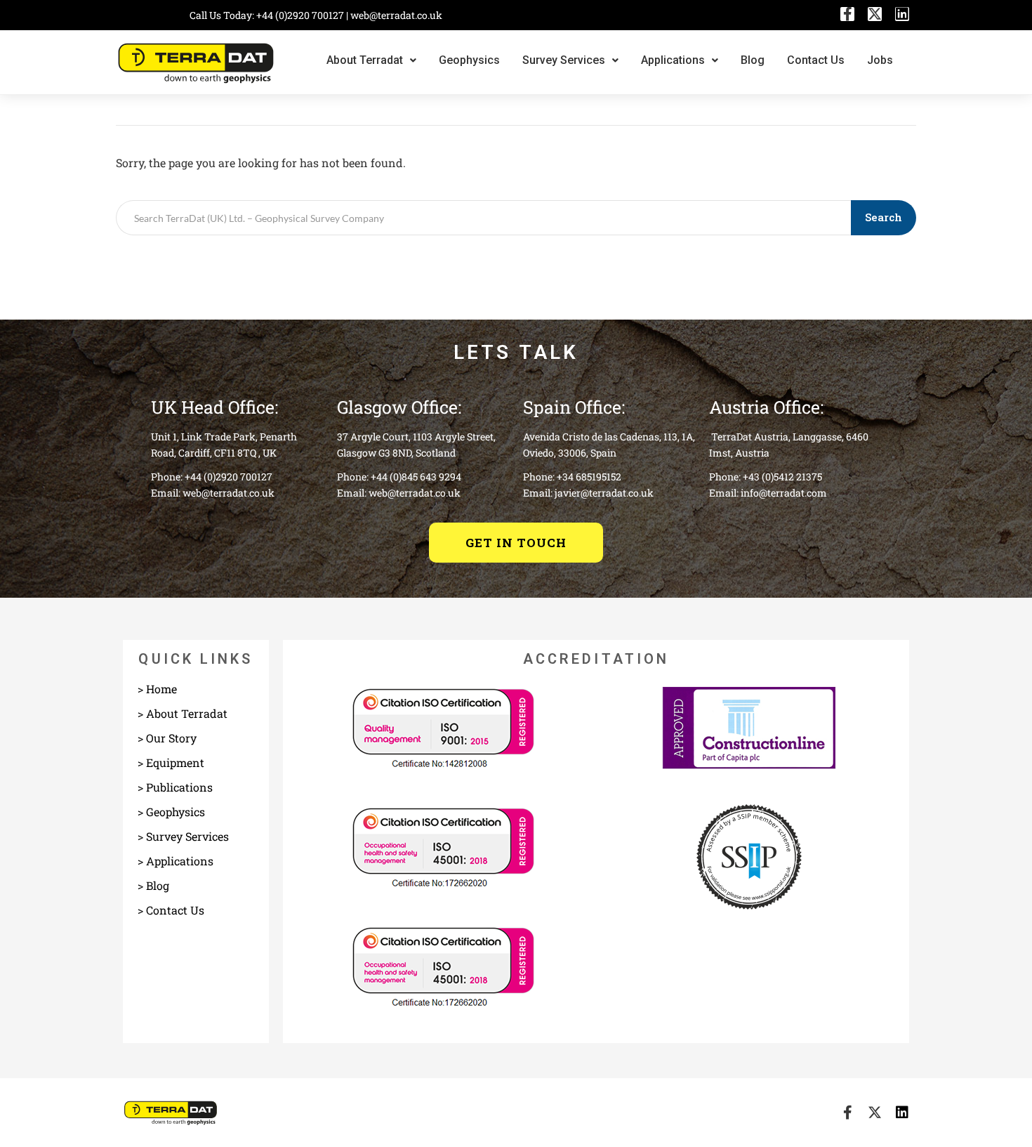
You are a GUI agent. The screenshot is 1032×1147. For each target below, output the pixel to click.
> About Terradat (182, 713)
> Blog (153, 885)
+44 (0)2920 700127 (301, 15)
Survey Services (563, 60)
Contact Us (816, 60)
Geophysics (469, 60)
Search (883, 217)
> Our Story (167, 737)
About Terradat (364, 60)
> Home (157, 688)
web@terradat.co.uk (396, 15)
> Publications (175, 787)
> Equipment (171, 762)
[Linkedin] (902, 14)
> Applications (175, 860)
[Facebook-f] (847, 14)
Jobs (880, 60)
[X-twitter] (875, 14)
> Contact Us (171, 910)
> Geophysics (171, 811)
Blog (753, 60)
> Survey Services (183, 836)
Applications (673, 60)
